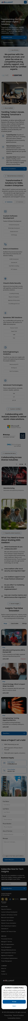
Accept (14, 1001)
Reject (14, 1006)
